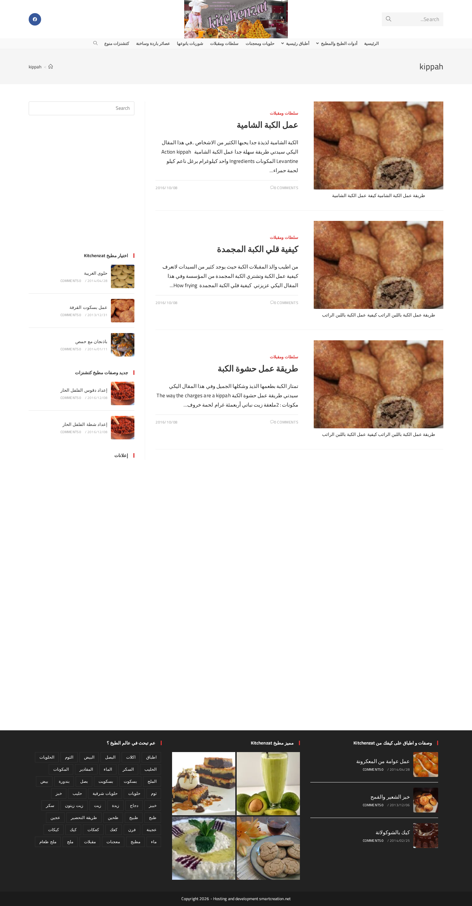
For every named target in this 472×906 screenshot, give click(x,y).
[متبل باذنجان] (203, 848)
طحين (113, 817)
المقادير (86, 769)
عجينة (152, 830)
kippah (35, 66)
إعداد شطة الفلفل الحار (85, 424)
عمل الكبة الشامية (267, 125)
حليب (77, 793)
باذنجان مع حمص (91, 341)
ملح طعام (47, 842)
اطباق (151, 757)
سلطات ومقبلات (284, 113)
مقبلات (90, 842)
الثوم (69, 757)
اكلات (130, 757)
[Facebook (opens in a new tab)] (35, 19)
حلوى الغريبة (95, 273)
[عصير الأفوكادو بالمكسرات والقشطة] (268, 783)
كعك (113, 830)
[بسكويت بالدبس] (268, 848)
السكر (128, 769)
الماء (108, 769)
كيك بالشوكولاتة (393, 832)
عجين (55, 817)
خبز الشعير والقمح (390, 797)
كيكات (53, 830)
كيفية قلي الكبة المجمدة (257, 249)
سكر (50, 805)
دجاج (134, 805)
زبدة (115, 805)
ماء (154, 842)
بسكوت (130, 781)
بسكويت (105, 781)
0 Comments (286, 187)
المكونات (61, 769)
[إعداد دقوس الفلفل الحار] (122, 393)
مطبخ (135, 842)
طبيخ (133, 817)
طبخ (153, 817)
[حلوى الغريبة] (122, 276)
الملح (152, 781)
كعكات (93, 830)
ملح (70, 842)
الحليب (150, 769)
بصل (84, 781)
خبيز (153, 805)
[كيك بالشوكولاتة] (425, 835)
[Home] (50, 66)
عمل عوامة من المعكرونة (383, 761)
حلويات (134, 793)
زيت (97, 805)
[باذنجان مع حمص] (122, 345)
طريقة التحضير (84, 817)
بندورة (64, 781)
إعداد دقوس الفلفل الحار (83, 390)
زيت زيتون (74, 805)
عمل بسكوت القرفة (88, 307)
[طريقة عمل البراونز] (203, 783)
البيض (89, 757)
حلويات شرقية (105, 793)
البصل (110, 757)
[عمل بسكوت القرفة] (122, 310)
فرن (132, 830)
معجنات (113, 842)
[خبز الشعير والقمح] (425, 800)
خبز (59, 793)
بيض (44, 781)
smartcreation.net (275, 899)
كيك (73, 830)
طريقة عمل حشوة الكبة (258, 368)
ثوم (154, 793)
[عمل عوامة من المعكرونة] (425, 764)
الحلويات (46, 757)
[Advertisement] (81, 188)
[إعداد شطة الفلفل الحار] (122, 427)
